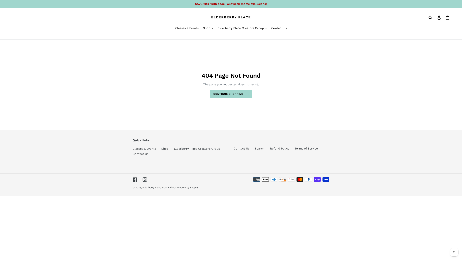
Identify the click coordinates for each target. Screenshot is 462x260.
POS (164, 187)
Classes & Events (144, 148)
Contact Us (140, 154)
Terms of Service (306, 148)
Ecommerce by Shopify (185, 187)
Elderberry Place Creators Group (197, 148)
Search (260, 148)
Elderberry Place (231, 17)
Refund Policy (279, 148)
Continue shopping (228, 93)
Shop (165, 148)
